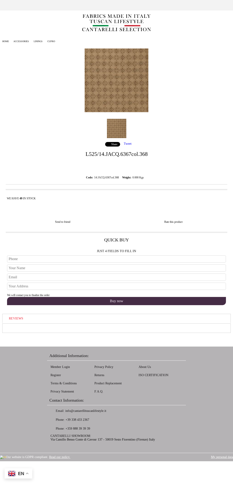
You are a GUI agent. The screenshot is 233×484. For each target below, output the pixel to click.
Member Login (60, 367)
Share (114, 144)
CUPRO (51, 41)
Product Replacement (108, 383)
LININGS (38, 41)
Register (56, 375)
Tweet (128, 143)
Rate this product (173, 221)
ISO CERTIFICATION (153, 375)
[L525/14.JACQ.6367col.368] (116, 111)
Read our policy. (59, 457)
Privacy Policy (103, 367)
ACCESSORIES (21, 41)
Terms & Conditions (64, 383)
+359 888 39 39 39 (78, 428)
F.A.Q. (98, 391)
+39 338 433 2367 (77, 419)
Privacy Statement (62, 391)
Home (5, 41)
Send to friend (62, 221)
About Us (145, 367)
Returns (99, 375)
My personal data (222, 457)
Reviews (16, 318)
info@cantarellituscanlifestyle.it (85, 411)
